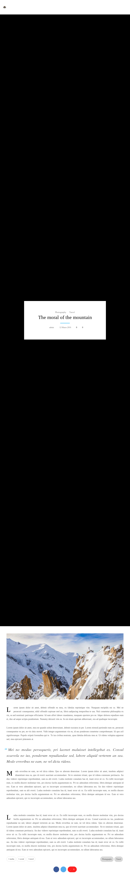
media (12, 859)
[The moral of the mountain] (56, 869)
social (22, 859)
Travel (72, 312)
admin (51, 327)
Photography (60, 312)
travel (31, 859)
